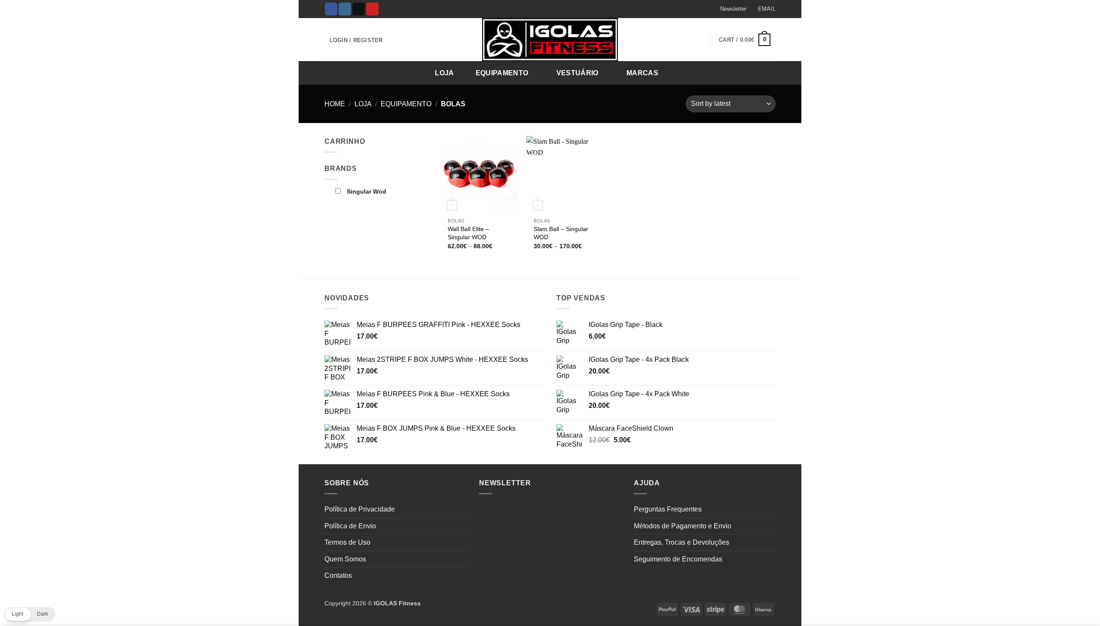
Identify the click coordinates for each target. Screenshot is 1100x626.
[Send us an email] (358, 9)
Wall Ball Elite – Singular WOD (468, 233)
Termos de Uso (347, 542)
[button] (729, 9)
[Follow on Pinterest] (372, 9)
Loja (444, 73)
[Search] (766, 72)
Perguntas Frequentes (668, 509)
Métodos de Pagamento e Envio (682, 526)
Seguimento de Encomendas (678, 559)
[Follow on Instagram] (345, 9)
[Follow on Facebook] (331, 9)
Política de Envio (350, 526)
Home (334, 104)
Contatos (338, 575)
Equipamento (502, 73)
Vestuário (577, 73)
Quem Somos (345, 559)
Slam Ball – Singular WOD (561, 233)
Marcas (642, 73)
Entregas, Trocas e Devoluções (681, 542)
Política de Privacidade (359, 509)
